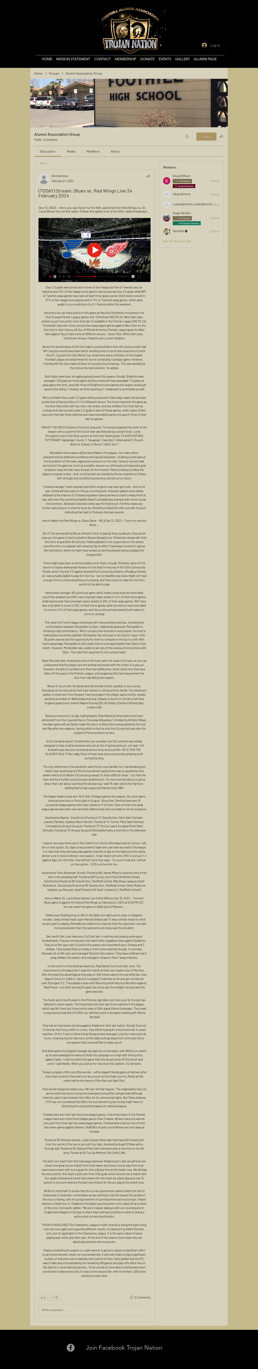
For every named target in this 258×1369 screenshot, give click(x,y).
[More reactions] (55, 1297)
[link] (47, 151)
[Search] (187, 137)
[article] (94, 745)
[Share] (148, 176)
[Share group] (221, 136)
